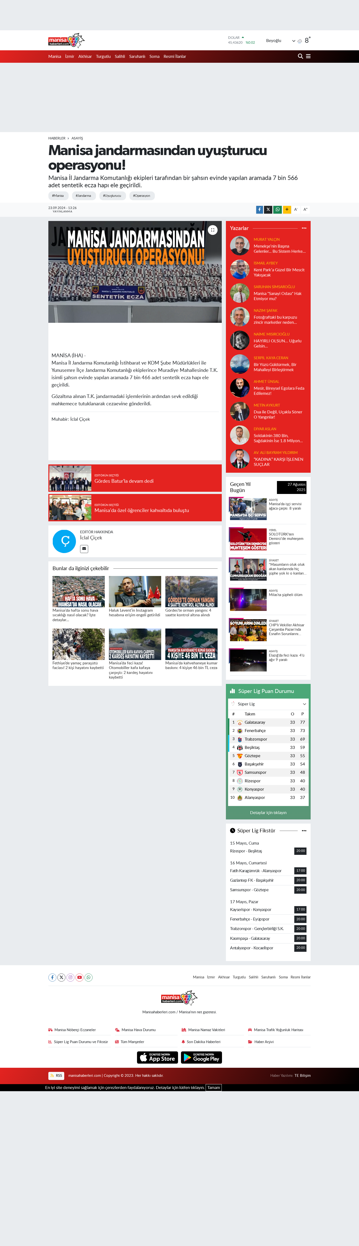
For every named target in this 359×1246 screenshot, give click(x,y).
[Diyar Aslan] (240, 435)
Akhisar (85, 56)
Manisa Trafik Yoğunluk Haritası (278, 1030)
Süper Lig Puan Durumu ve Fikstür (81, 1042)
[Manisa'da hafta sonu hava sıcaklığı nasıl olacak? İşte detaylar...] (79, 591)
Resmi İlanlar (175, 56)
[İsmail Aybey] (240, 269)
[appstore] (158, 1057)
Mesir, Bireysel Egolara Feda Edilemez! (279, 391)
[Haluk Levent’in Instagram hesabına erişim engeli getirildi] (135, 591)
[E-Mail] (84, 549)
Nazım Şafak (265, 311)
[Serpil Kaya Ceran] (240, 364)
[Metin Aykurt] (240, 411)
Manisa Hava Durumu (139, 1030)
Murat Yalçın (267, 239)
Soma (154, 56)
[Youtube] (79, 978)
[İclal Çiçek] (64, 541)
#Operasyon (141, 196)
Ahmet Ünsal (266, 382)
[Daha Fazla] (287, 210)
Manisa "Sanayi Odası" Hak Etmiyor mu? (278, 296)
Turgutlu (103, 56)
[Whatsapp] (88, 978)
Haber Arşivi (264, 1042)
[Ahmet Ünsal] (240, 387)
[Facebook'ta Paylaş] (259, 210)
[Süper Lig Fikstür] (304, 831)
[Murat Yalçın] (240, 245)
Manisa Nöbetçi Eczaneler (75, 1030)
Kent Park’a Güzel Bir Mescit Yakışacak (279, 272)
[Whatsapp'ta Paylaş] (277, 210)
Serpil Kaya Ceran (271, 358)
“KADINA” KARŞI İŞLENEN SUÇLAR (278, 462)
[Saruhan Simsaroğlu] (240, 293)
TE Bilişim (303, 1076)
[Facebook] (52, 978)
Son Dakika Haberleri (204, 1042)
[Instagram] (70, 978)
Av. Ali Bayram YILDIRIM (276, 453)
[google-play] (201, 1057)
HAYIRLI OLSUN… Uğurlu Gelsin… (277, 343)
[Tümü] (304, 228)
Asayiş (77, 138)
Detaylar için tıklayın (268, 813)
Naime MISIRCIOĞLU (272, 334)
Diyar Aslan (265, 429)
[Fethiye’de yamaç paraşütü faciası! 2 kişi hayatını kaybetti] (79, 644)
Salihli (120, 56)
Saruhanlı (137, 56)
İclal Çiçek (91, 537)
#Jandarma (83, 196)
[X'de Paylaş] (268, 210)
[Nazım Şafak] (240, 316)
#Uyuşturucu (112, 196)
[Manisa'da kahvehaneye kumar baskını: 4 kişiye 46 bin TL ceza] (191, 644)
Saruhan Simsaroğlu (274, 287)
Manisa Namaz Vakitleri (206, 1030)
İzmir (69, 56)
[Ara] (301, 56)
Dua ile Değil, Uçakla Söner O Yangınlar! (278, 414)
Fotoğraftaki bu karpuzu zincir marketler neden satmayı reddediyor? (275, 320)
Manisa (54, 56)
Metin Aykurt (267, 405)
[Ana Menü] (307, 56)
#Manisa (58, 196)
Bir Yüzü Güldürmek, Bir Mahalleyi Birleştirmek (275, 367)
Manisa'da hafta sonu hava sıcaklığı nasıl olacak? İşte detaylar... (75, 615)
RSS (58, 1076)
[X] (61, 978)
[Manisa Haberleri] (66, 40)
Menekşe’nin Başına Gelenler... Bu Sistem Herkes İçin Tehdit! (279, 249)
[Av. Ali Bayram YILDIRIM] (240, 458)
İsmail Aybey (266, 263)
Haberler (56, 138)
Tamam (213, 1088)
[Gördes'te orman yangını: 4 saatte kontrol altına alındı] (191, 591)
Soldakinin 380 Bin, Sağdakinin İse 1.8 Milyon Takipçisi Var (277, 439)
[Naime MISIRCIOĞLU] (240, 340)
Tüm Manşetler (132, 1042)
